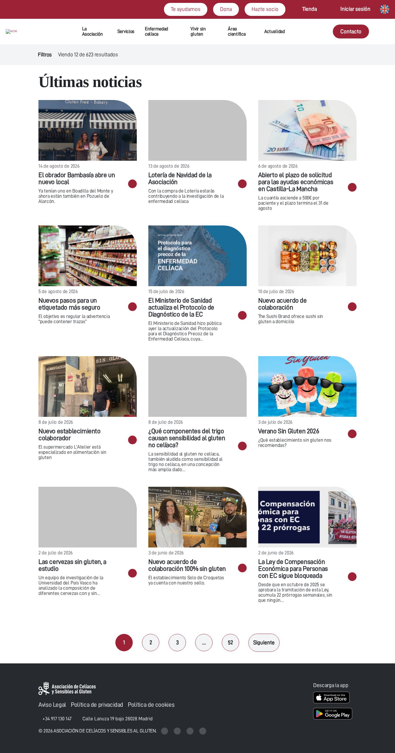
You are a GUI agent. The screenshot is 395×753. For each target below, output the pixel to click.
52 (230, 642)
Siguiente (264, 642)
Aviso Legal (52, 705)
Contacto (350, 31)
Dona (226, 9)
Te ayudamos (185, 9)
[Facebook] (191, 730)
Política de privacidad (97, 705)
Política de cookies (151, 705)
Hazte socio (265, 9)
